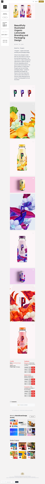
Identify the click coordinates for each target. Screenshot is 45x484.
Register (41, 1)
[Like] (33, 5)
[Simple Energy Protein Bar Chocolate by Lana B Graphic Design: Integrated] (14, 423)
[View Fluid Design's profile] (11, 448)
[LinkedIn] (4, 42)
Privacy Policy (12, 476)
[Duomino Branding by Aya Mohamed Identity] (31, 432)
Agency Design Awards (10, 477)
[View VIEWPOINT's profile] (20, 457)
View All (32, 416)
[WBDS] (3, 40)
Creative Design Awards (27, 477)
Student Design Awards (35, 477)
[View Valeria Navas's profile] (20, 448)
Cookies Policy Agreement (19, 476)
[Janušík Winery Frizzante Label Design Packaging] (31, 423)
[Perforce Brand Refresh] (14, 432)
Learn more (9, 481)
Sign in (36, 1)
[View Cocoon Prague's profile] (11, 457)
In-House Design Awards (18, 477)
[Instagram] (4, 40)
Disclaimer (33, 476)
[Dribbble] (6, 40)
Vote (33, 367)
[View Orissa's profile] (28, 448)
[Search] (33, 1)
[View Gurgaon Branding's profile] (28, 457)
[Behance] (3, 42)
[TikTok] (6, 42)
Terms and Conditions (27, 476)
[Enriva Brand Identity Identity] (22, 423)
